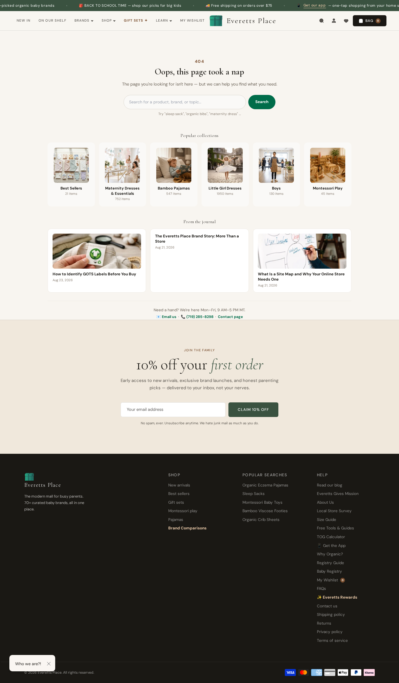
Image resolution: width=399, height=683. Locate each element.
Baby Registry (329, 571)
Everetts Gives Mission (338, 493)
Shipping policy (331, 614)
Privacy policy (330, 631)
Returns (324, 623)
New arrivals (179, 485)
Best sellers (179, 493)
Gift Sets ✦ (136, 20)
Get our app (299, 5)
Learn (162, 20)
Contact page (230, 316)
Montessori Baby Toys (262, 502)
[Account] (333, 20)
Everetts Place (251, 20)
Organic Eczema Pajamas (265, 485)
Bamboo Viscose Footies (265, 510)
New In (23, 20)
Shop (107, 20)
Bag (372, 20)
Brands (82, 20)
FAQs (321, 588)
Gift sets (176, 502)
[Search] (321, 20)
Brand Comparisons (187, 528)
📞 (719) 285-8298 (197, 316)
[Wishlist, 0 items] (346, 20)
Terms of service (332, 640)
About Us (325, 502)
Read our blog (329, 485)
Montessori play (182, 510)
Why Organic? (330, 554)
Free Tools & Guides (335, 528)
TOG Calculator (331, 536)
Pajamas (175, 519)
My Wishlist (192, 20)
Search (261, 101)
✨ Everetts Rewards (337, 597)
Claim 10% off (253, 409)
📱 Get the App (331, 545)
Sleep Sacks (253, 493)
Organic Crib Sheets (261, 519)
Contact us (327, 606)
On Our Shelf (52, 20)
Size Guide (326, 519)
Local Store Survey (334, 510)
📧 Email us (166, 316)
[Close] (49, 664)
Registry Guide (330, 562)
